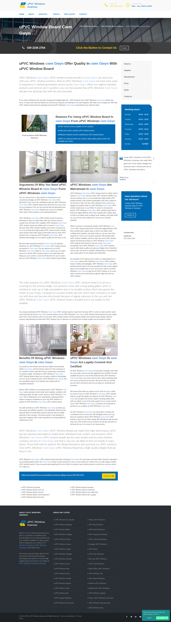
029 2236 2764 (116, 6)
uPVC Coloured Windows (98, 539)
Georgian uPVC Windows (98, 544)
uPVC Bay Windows (96, 525)
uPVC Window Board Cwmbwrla (83, 490)
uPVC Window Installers (63, 554)
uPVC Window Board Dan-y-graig (83, 495)
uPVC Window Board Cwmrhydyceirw (35, 495)
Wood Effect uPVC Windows (99, 569)
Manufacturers (129, 77)
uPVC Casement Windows (98, 534)
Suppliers (127, 70)
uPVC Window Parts (62, 569)
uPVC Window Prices (62, 573)
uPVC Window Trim (96, 573)
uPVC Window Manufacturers (99, 603)
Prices (56, 14)
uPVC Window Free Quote (64, 603)
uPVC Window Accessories (64, 520)
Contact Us (108, 476)
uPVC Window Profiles (63, 578)
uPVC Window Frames (63, 544)
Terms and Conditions (68, 616)
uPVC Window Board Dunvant (33, 497)
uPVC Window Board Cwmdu (32, 492)
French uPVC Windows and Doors (101, 598)
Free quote (69, 14)
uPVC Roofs (93, 549)
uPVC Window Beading (63, 525)
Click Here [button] (156, 614)
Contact (83, 14)
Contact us (128, 96)
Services (43, 14)
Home (21, 14)
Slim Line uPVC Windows (98, 559)
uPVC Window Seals (62, 588)
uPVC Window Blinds (62, 529)
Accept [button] (162, 617)
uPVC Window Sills (62, 593)
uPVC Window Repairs (63, 583)
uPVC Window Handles (63, 559)
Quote (126, 90)
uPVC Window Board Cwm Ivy (33, 490)
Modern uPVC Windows (97, 583)
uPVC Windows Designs (63, 534)
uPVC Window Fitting (62, 539)
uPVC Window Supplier (97, 593)
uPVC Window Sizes (96, 608)
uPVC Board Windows (97, 529)
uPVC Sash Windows (96, 554)
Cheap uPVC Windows (97, 520)
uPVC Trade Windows (96, 564)
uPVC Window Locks (62, 564)
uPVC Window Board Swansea (82, 487)
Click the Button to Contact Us (95, 47)
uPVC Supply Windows (63, 598)
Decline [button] (149, 617)
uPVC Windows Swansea (31, 487)
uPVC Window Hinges (63, 549)
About (31, 14)
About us (127, 64)
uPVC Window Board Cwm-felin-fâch (84, 492)
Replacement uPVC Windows (99, 588)
